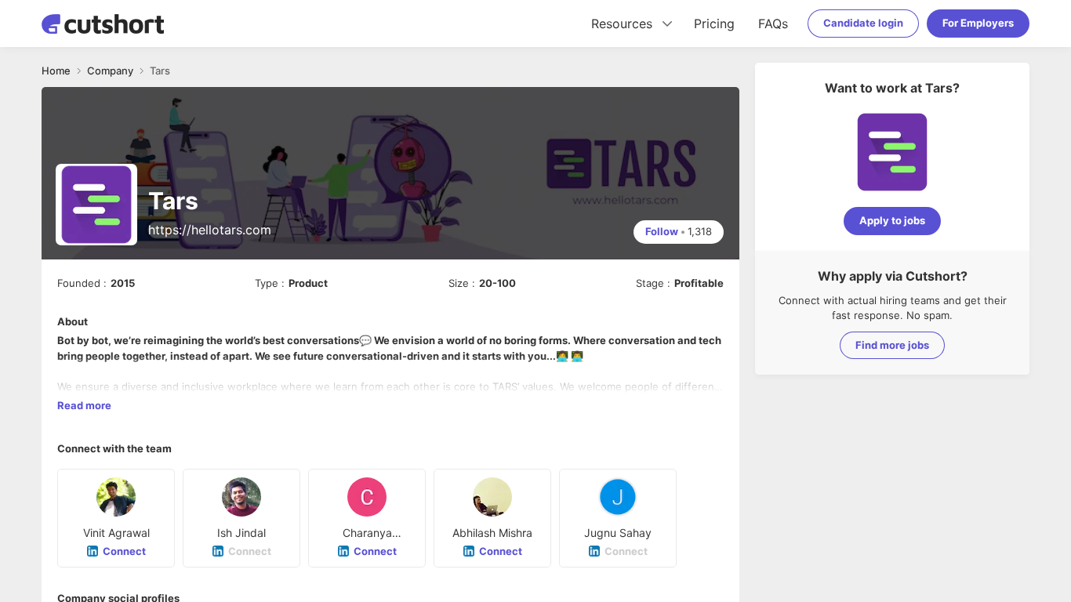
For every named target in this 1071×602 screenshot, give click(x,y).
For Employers (978, 22)
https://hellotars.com (209, 230)
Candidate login (863, 22)
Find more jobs (892, 345)
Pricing (714, 23)
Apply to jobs (892, 220)
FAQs (773, 23)
